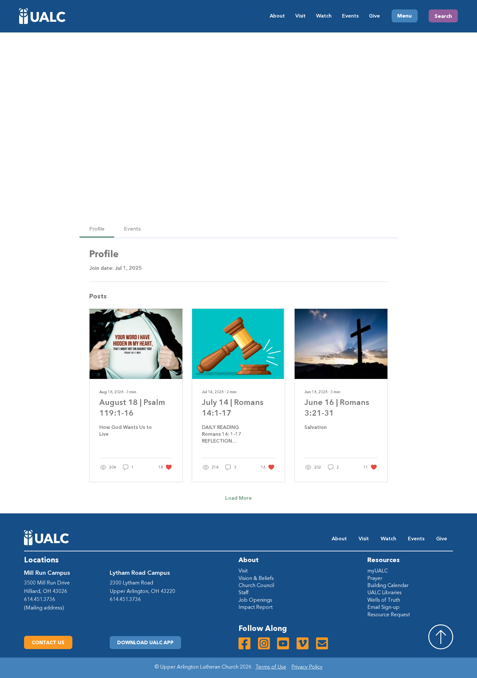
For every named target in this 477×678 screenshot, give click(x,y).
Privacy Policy (307, 666)
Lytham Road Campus (140, 572)
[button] (145, 642)
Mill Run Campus (47, 572)
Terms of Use (270, 666)
